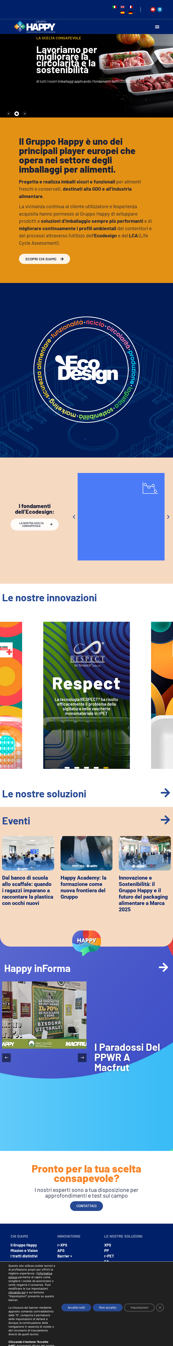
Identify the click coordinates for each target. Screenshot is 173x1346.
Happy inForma (37, 968)
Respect (86, 682)
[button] (157, 26)
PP (106, 1250)
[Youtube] (152, 9)
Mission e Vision (24, 1250)
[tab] (8, 113)
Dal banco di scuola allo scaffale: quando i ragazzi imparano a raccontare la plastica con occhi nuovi (27, 890)
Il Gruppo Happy (24, 1245)
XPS (107, 1245)
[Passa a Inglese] (123, 7)
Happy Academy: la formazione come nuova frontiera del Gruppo (83, 887)
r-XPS (62, 1245)
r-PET (109, 1256)
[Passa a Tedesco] (131, 12)
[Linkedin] (159, 9)
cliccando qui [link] (17, 1292)
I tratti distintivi (24, 1256)
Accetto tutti (76, 1307)
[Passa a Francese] (131, 7)
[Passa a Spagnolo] (123, 12)
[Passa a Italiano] (115, 7)
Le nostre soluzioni (44, 793)
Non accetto (107, 1307)
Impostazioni (139, 1307)
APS (61, 1250)
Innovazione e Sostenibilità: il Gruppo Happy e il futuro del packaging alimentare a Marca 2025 (143, 894)
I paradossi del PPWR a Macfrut (127, 1057)
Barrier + (64, 1256)
